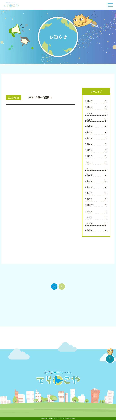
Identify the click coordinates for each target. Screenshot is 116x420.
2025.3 (88, 125)
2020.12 (89, 205)
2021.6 (88, 186)
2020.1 (88, 229)
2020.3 (88, 223)
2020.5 (88, 217)
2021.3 (88, 199)
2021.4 (88, 193)
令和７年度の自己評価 (40, 97)
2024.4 (88, 144)
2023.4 (88, 150)
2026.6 (88, 101)
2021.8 (88, 174)
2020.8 (88, 211)
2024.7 (88, 137)
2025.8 (88, 113)
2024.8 (88, 131)
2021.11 (89, 168)
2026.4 (88, 107)
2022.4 (88, 162)
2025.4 (88, 119)
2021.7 (88, 180)
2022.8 (88, 156)
